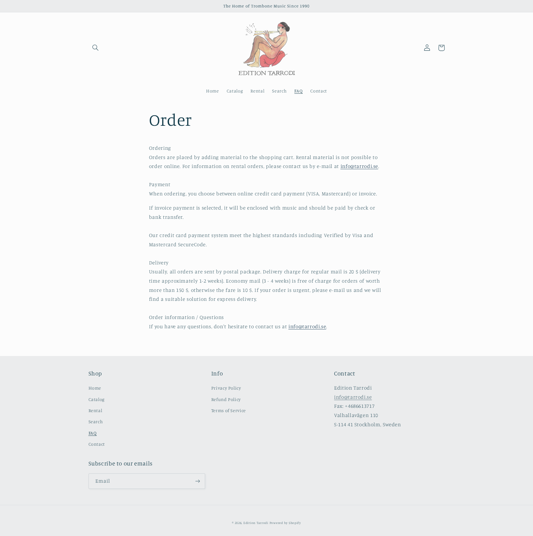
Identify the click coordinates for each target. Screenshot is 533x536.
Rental (95, 410)
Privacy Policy (226, 388)
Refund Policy (226, 399)
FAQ (93, 433)
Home (95, 388)
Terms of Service (228, 410)
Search (96, 421)
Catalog (97, 399)
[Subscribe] (197, 481)
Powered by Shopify (285, 523)
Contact (97, 444)
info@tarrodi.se (359, 166)
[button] (96, 48)
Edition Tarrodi (255, 523)
